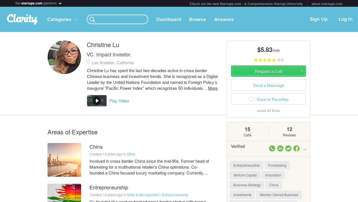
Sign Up (319, 19)
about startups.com (327, 3)
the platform (36, 3)
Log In (345, 19)
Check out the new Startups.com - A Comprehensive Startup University (246, 3)
